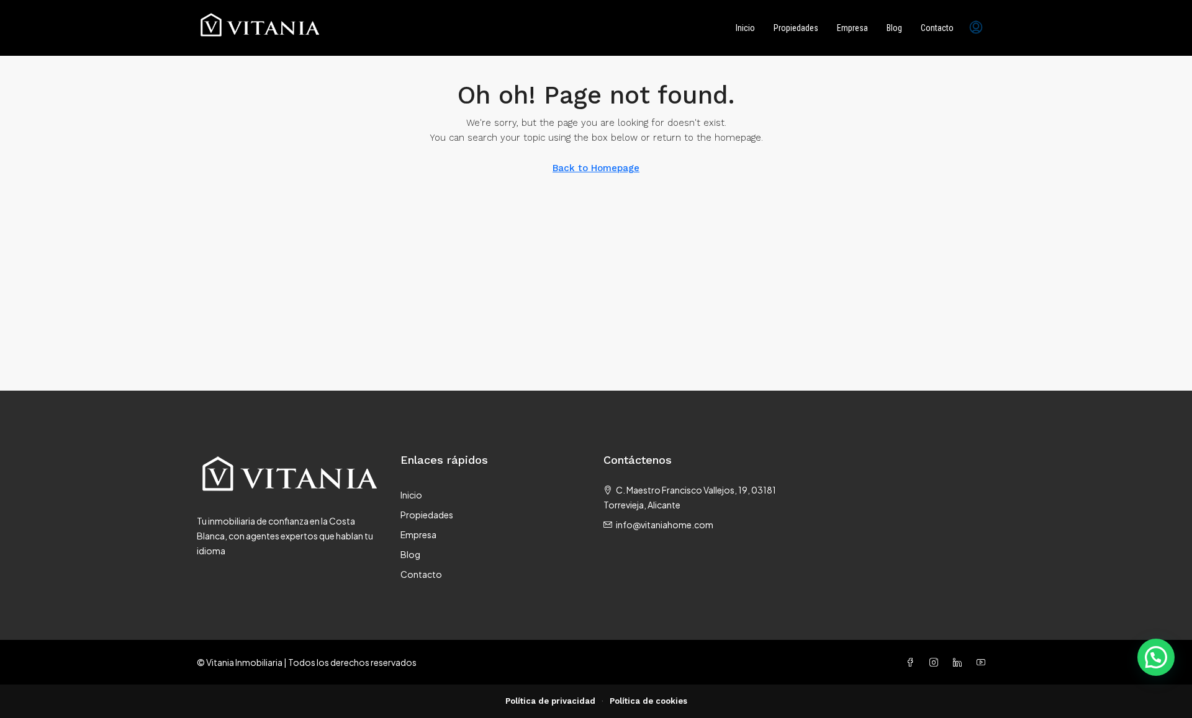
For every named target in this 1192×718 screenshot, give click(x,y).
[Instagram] (936, 662)
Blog (894, 28)
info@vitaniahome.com (664, 524)
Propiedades (796, 28)
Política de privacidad (550, 701)
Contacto (937, 28)
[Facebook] (912, 662)
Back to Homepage (596, 168)
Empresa (852, 28)
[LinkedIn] (960, 662)
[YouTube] (983, 662)
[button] (1156, 657)
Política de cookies (648, 701)
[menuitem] (976, 28)
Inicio (745, 28)
